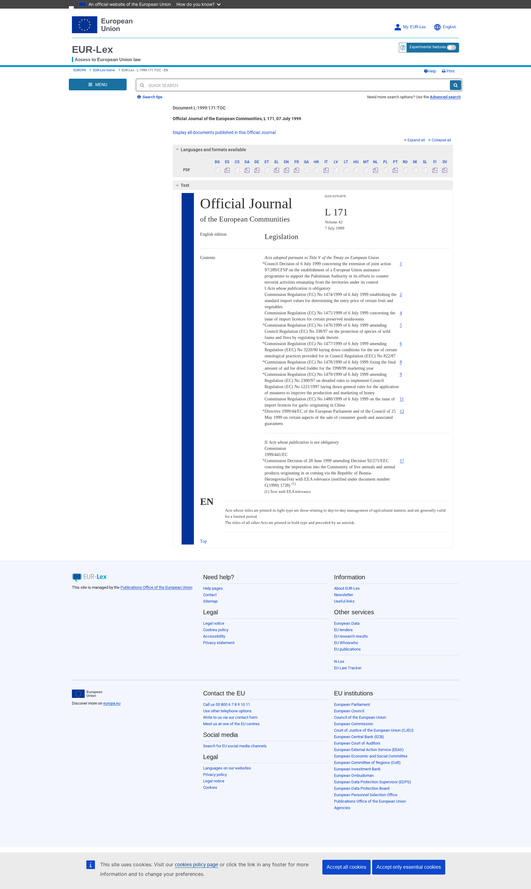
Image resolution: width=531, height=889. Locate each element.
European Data (347, 623)
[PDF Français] (296, 170)
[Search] (455, 85)
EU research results (351, 636)
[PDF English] (286, 170)
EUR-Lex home (104, 70)
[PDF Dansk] (247, 170)
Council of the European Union (360, 717)
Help (432, 71)
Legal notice (213, 623)
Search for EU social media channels (235, 746)
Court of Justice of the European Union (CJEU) (374, 730)
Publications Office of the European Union (156, 587)
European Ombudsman (354, 775)
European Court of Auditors (357, 743)
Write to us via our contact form (230, 717)
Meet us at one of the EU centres (231, 724)
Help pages (213, 588)
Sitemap (210, 601)
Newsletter (343, 594)
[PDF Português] (395, 170)
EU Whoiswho (346, 642)
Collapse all (441, 140)
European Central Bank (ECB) (359, 736)
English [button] (449, 27)
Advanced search (445, 97)
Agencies (342, 807)
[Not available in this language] (217, 170)
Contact (210, 594)
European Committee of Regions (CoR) (367, 762)
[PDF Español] (227, 170)
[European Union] (87, 694)
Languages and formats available (213, 149)
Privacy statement (218, 642)
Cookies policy (215, 629)
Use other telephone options (227, 711)
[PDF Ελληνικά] (276, 170)
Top (203, 541)
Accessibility (214, 636)
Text (185, 185)
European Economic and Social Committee (370, 756)
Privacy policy (215, 774)
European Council (349, 711)
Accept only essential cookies (408, 867)
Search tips (152, 97)
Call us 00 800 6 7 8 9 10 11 (226, 704)
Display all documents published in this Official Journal (224, 132)
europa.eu (111, 703)
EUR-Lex (92, 49)
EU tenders (343, 629)
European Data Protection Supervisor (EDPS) (372, 782)
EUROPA (79, 70)
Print (450, 71)
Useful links (344, 601)
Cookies (210, 787)
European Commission (353, 724)
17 (402, 460)
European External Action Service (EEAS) (369, 749)
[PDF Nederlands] (375, 170)
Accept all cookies (346, 867)
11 (402, 399)
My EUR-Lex (414, 27)
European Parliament (352, 704)
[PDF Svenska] (445, 170)
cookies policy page (196, 864)
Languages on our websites (227, 768)
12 (402, 411)
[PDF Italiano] (326, 170)
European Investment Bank (357, 769)
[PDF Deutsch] (257, 170)
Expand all (416, 140)
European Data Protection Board (361, 788)
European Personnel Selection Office (365, 795)
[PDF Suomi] (435, 170)
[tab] (313, 149)
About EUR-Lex (347, 588)
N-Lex (339, 661)
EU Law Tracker (347, 668)
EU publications (347, 649)
